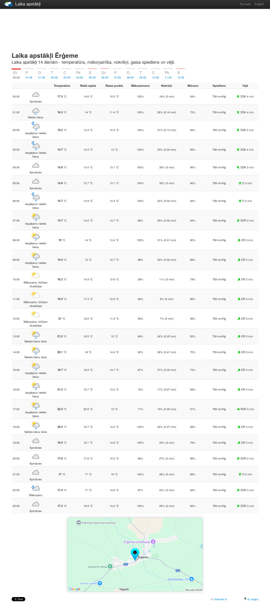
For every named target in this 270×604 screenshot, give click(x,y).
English (259, 4)
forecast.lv (220, 599)
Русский (245, 4)
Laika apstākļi (27, 4)
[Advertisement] (135, 29)
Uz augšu (252, 599)
